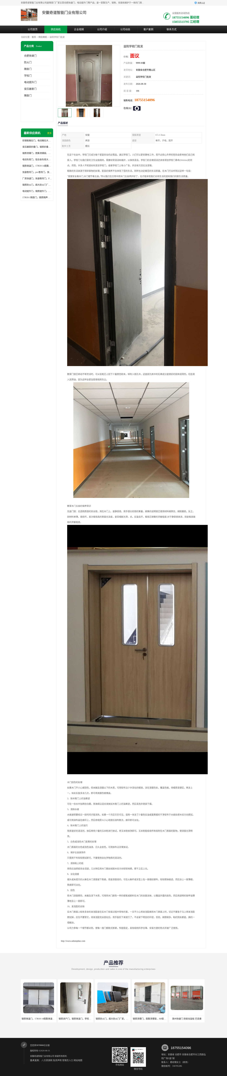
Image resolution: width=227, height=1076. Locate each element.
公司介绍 (102, 29)
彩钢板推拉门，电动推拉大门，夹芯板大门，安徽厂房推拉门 (37, 140)
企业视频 (79, 29)
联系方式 (172, 29)
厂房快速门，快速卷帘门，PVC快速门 (37, 178)
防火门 (28, 62)
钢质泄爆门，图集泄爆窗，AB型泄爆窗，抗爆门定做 (37, 153)
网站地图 (78, 1060)
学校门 (28, 75)
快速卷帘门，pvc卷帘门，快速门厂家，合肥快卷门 (37, 172)
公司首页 (33, 29)
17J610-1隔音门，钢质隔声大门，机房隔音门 (37, 197)
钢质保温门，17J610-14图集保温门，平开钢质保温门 (37, 166)
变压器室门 (30, 89)
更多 (49, 133)
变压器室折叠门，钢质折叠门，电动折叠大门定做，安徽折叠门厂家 (37, 147)
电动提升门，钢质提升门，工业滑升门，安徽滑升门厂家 (37, 191)
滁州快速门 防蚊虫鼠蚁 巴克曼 (149, 1019)
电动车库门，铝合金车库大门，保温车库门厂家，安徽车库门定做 (37, 159)
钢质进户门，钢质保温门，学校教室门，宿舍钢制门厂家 (49, 1019)
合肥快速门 (30, 55)
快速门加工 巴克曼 (187, 1019)
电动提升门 (30, 82)
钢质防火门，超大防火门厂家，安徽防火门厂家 (37, 185)
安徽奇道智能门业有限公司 (42, 1056)
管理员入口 (67, 1060)
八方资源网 (47, 1060)
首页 (34, 37)
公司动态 (125, 29)
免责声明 (57, 1060)
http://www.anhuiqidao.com (73, 941)
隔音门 (28, 69)
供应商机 (56, 29)
